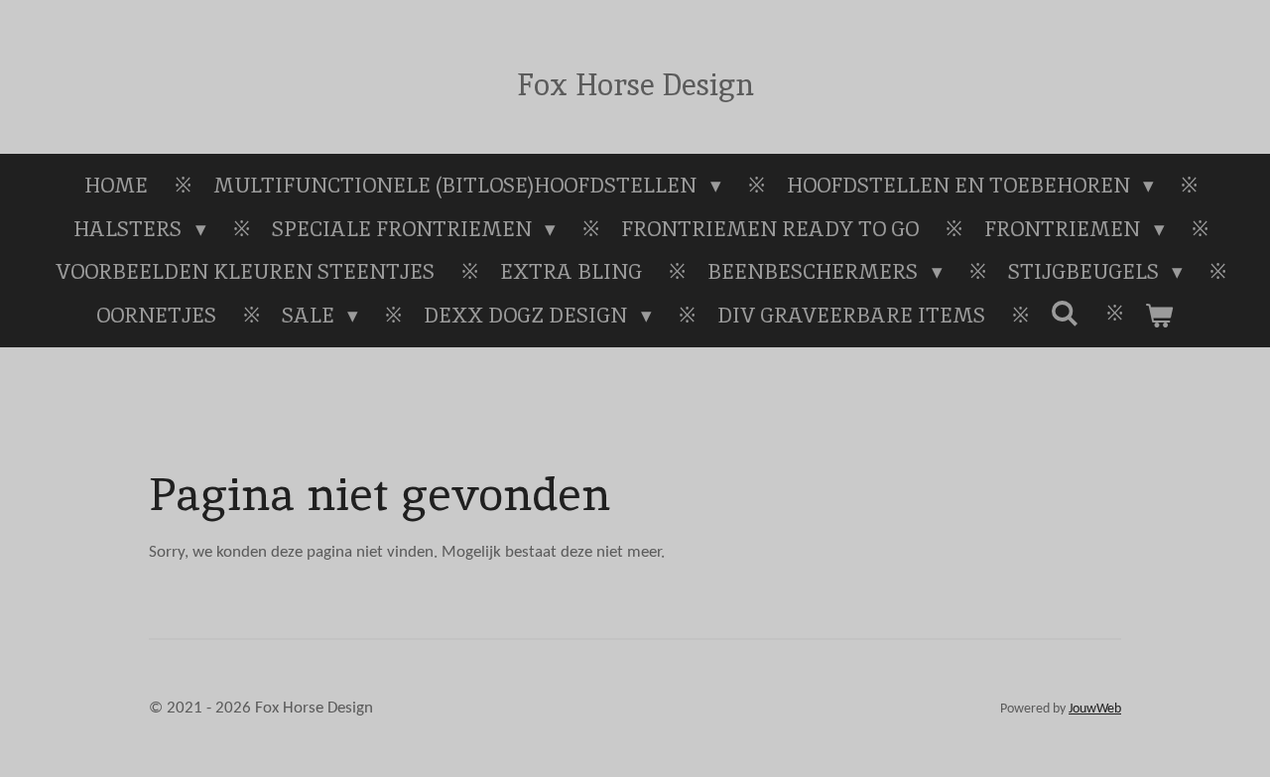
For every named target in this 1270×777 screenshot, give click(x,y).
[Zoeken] (1065, 313)
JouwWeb (1095, 709)
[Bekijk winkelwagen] (1159, 315)
